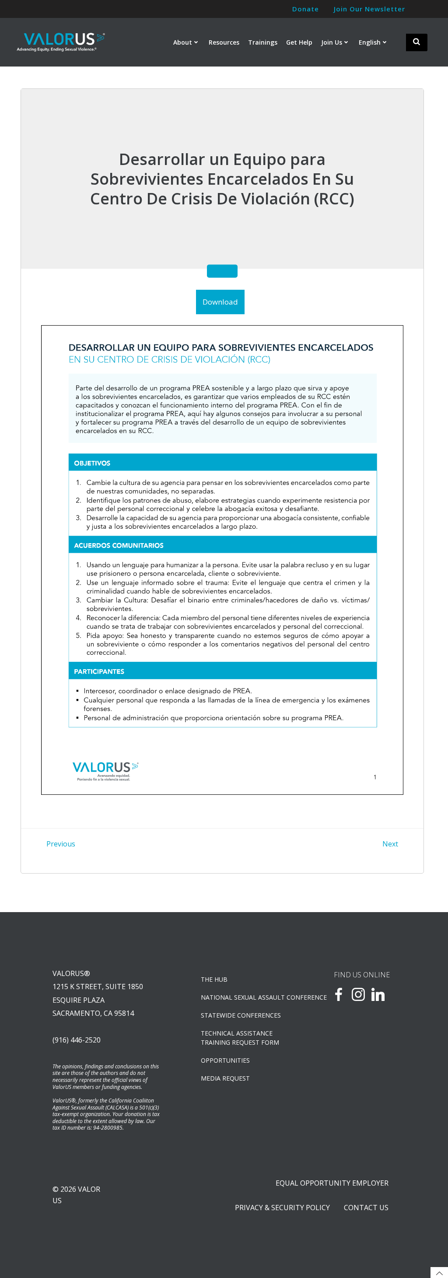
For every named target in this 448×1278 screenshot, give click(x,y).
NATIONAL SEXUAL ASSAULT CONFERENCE (245, 997)
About (182, 42)
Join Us (331, 42)
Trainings (262, 42)
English (370, 42)
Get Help (299, 42)
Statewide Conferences (241, 1015)
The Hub (214, 979)
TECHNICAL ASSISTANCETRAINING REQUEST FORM (240, 1037)
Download (220, 302)
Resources (224, 42)
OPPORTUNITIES (225, 1060)
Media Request (225, 1078)
